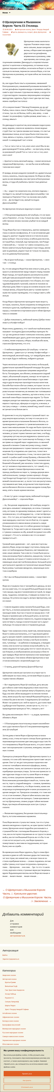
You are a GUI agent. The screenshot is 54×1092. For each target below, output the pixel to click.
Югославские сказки (11, 1044)
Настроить (27, 1080)
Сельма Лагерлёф (12, 1001)
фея (35, 32)
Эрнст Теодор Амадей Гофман (17, 1009)
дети (15, 32)
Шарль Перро (10, 1005)
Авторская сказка (24, 29)
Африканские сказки (11, 1017)
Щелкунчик (42, 32)
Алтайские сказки (10, 1013)
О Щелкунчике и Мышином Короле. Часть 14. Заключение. (27, 899)
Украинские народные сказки (14, 1040)
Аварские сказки (9, 975)
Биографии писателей (11, 1025)
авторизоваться (17, 935)
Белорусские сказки (11, 1021)
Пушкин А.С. (9, 998)
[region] (27, 1069)
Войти (5, 955)
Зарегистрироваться (11, 959)
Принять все (27, 1074)
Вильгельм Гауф (11, 986)
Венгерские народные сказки (14, 1029)
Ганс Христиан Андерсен (14, 990)
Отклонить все (27, 1087)
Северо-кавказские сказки (13, 1036)
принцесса (22, 32)
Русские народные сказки (13, 1032)
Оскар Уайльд (10, 994)
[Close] (51, 1048)
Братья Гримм (10, 982)
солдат (30, 32)
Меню (5, 12)
